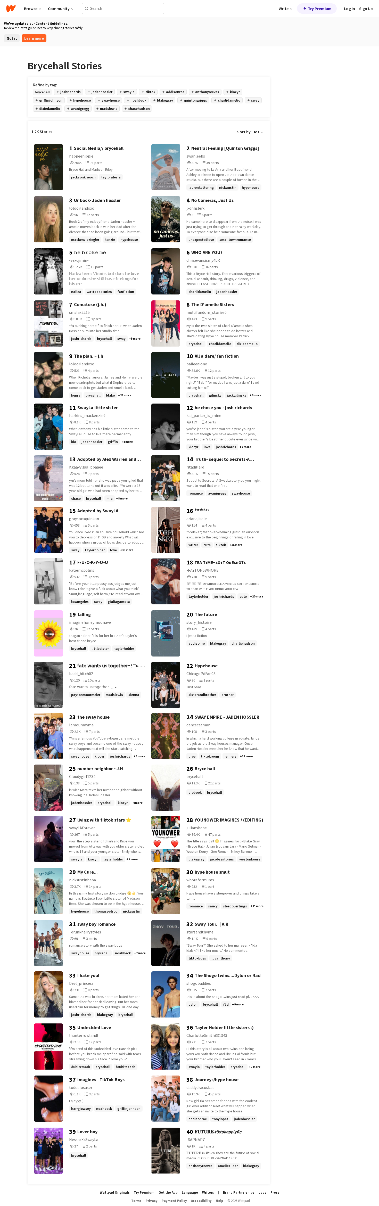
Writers (208, 1192)
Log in (349, 8)
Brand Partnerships (238, 1192)
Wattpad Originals (115, 1192)
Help (219, 1201)
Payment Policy (174, 1201)
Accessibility (201, 1201)
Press (274, 1192)
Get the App (168, 1192)
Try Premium (320, 8)
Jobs (262, 1192)
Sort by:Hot (248, 131)
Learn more (34, 38)
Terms (136, 1201)
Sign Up (366, 8)
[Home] (11, 8)
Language (190, 1192)
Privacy (152, 1201)
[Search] (87, 9)
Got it (12, 38)
